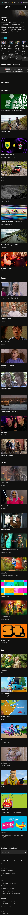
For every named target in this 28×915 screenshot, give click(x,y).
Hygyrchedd (13, 901)
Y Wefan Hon (4, 901)
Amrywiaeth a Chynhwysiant (8, 888)
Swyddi (3, 886)
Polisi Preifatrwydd (6, 903)
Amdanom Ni (4, 883)
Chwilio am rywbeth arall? (9, 848)
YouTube (3, 860)
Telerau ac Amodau (6, 906)
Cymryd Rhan (16, 893)
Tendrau (14, 873)
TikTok (23, 860)
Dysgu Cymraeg (5, 891)
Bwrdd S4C (13, 883)
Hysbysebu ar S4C (6, 893)
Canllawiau (10, 870)
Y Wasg (3, 870)
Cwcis (14, 903)
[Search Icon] (26, 7)
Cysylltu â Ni (4, 913)
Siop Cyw (13, 891)
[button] (2, 38)
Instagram (10, 860)
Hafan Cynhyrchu (5, 873)
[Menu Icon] (2, 7)
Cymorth (3, 876)
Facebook (17, 860)
